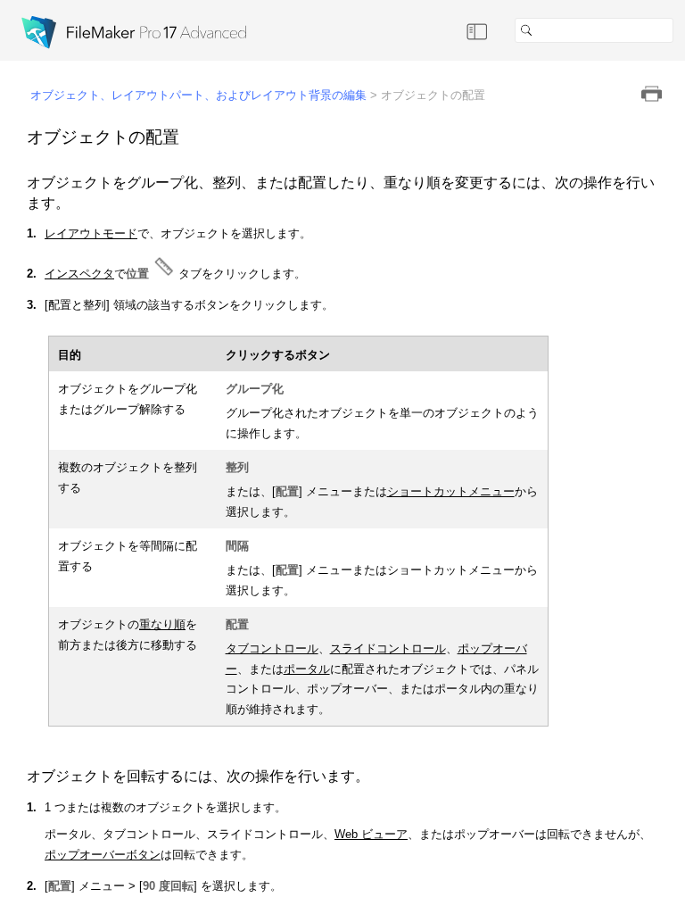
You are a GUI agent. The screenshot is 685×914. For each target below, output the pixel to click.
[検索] (680, 30)
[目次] (477, 30)
